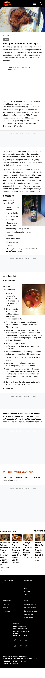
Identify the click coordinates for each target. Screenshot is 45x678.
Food (6, 39)
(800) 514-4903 (20, 635)
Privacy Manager (10, 663)
